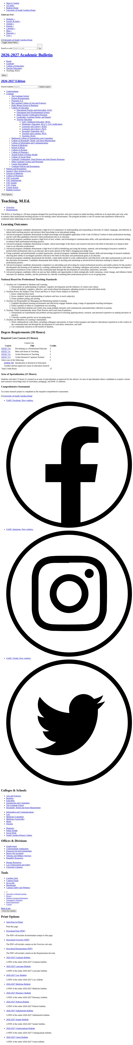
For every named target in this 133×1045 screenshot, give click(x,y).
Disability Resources (14, 858)
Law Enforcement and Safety (18, 865)
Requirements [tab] (12, 210)
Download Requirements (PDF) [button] (19, 949)
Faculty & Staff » (13, 21)
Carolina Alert (12, 878)
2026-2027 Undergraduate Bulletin (20, 1028)
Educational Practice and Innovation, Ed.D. (34, 110)
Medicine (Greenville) (15, 819)
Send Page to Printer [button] (14, 922)
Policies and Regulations (16, 169)
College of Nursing (19, 150)
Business (10, 798)
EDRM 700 (9, 363)
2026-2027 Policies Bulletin (17, 1002)
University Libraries (14, 867)
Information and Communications (20, 812)
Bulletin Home (12, 8)
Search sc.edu (6, 48)
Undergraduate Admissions (17, 849)
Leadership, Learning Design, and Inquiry (34, 117)
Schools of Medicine (14, 173)
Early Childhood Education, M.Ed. (36, 122)
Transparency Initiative (14, 900)
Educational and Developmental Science (33, 112)
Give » (9, 35)
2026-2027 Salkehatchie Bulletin (19, 1011)
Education (10, 801)
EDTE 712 (6, 354)
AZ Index (10, 5)
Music (8, 821)
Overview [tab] (10, 207)
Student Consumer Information (17, 898)
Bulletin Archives (13, 190)
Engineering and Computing (17, 803)
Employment (11, 846)
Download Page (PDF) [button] (15, 931)
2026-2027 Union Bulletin (17, 1037)
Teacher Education (14, 68)
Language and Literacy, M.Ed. (34, 126)
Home (8, 61)
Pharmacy (10, 828)
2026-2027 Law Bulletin (16, 975)
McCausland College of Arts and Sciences (28, 103)
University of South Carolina (16, 894)
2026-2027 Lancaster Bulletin (18, 966)
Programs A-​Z (17, 101)
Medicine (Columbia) (15, 817)
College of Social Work (21, 157)
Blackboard (11, 885)
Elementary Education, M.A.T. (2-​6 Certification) (42, 124)
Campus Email (12, 880)
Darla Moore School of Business (24, 105)
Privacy (9, 896)
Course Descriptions (19, 164)
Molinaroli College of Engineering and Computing (32, 138)
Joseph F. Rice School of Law (18, 171)
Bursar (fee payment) (15, 853)
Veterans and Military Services (18, 856)
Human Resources (13, 862)
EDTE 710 (6, 348)
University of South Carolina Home (20, 10)
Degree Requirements (20, 98)
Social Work (11, 833)
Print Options (7, 194)
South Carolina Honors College (19, 835)
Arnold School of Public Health (24, 155)
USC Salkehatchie (13, 180)
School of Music (18, 148)
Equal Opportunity (12, 902)
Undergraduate (12, 91)
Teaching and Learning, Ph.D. (34, 133)
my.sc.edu (10, 883)
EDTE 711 (5, 351)
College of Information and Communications (29, 143)
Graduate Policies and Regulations (25, 166)
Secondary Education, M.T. (33, 131)
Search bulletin (7, 87)
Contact (9, 904)
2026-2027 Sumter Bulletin (17, 1019)
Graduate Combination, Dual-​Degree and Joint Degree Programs (38, 159)
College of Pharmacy (20, 152)
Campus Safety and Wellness (18, 888)
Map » (9, 31)
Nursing (9, 824)
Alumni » (10, 24)
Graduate (10, 64)
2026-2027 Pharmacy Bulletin (18, 993)
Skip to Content (12, 3)
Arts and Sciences (13, 796)
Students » (10, 19)
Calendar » (10, 28)
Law (8, 814)
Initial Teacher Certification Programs (32, 115)
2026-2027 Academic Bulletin (27, 54)
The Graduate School (20, 96)
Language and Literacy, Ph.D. (34, 129)
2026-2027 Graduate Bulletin (18, 957)
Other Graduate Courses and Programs (27, 162)
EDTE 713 (6, 357)
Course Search (12, 187)
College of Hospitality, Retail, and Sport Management (33, 140)
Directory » (11, 33)
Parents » (10, 26)
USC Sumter (11, 183)
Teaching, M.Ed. (29, 136)
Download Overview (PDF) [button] (17, 940)
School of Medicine (19, 145)
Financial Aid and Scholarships (19, 851)
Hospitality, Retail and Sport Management (23, 808)
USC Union (11, 185)
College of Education (15, 66)
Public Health (11, 830)
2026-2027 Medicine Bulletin (18, 984)
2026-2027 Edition (13, 81)
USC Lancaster (12, 178)
